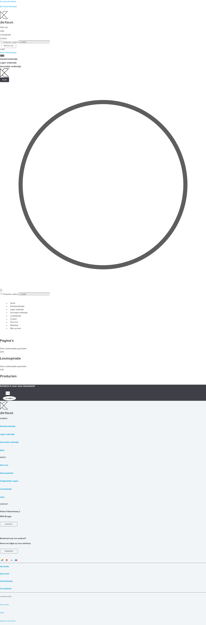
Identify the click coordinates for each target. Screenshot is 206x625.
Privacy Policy (4, 605)
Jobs (2, 497)
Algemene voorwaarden (8, 621)
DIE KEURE (4, 567)
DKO (2, 450)
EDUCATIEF (4, 574)
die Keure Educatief (8, 6)
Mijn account (15, 328)
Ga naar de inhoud (8, 1)
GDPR (2, 613)
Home (12, 303)
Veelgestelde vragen (9, 481)
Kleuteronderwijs (17, 306)
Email (2, 393)
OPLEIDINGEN (5, 589)
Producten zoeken (11, 42)
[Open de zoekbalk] (1, 291)
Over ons (14, 322)
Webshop (14, 325)
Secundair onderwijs (19, 313)
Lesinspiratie (15, 316)
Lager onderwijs (17, 309)
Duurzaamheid (6, 473)
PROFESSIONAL (6, 581)
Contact (13, 319)
